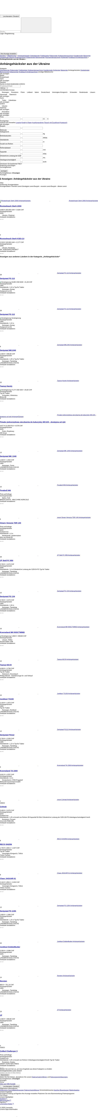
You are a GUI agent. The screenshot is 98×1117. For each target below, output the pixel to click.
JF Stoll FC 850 (6, 561)
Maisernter (87, 56)
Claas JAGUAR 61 (8, 878)
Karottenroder (78, 56)
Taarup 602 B (6, 665)
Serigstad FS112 (7, 735)
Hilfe (8, 1084)
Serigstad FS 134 (7, 596)
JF (1, 1015)
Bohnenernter (40, 57)
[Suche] (36, 25)
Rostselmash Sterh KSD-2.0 (12, 239)
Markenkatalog (74, 1090)
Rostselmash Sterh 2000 (10, 206)
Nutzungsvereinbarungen (59, 1077)
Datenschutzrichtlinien (39, 1077)
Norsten (3, 981)
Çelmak (3, 807)
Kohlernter (64, 57)
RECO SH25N (6, 844)
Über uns (3, 1084)
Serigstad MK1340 (8, 350)
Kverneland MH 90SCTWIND (12, 632)
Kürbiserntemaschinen (65, 56)
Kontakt (12, 1084)
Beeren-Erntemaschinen (17, 57)
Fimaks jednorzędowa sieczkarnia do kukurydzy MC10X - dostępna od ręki (32, 422)
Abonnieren (5, 1075)
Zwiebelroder (4, 57)
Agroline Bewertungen (61, 1090)
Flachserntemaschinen (53, 57)
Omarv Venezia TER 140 (10, 523)
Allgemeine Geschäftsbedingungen (12, 1090)
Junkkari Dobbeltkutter (10, 947)
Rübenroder (53, 56)
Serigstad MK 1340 (8, 456)
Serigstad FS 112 (7, 278)
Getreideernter (35, 56)
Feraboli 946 (5, 490)
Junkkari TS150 (7, 699)
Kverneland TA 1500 (9, 771)
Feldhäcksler (44, 56)
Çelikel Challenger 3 (9, 1051)
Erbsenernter (30, 57)
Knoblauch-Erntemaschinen (78, 57)
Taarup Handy (6, 386)
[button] (49, 44)
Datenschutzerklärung (31, 1090)
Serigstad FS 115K (8, 911)
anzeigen (4, 171)
